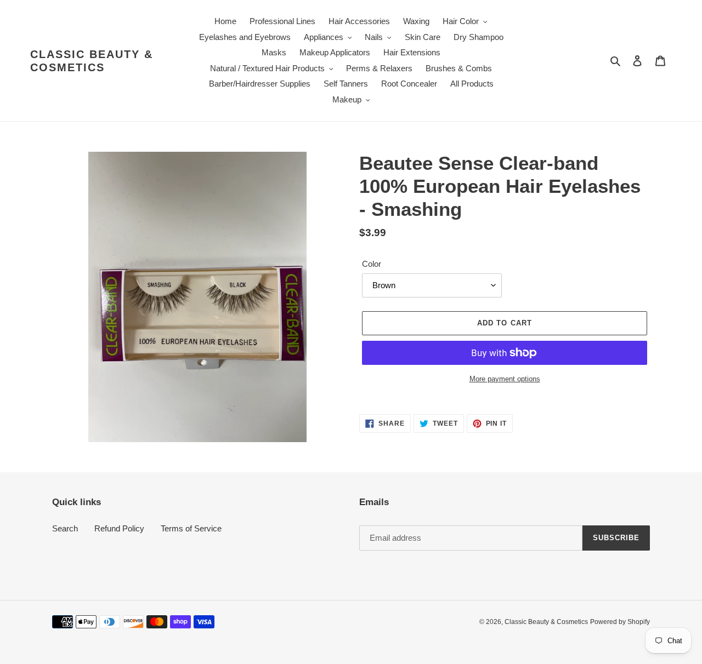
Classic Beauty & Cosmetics (91, 60)
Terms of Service (191, 528)
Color (371, 263)
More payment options (504, 379)
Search (65, 528)
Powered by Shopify (620, 622)
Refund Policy (119, 528)
